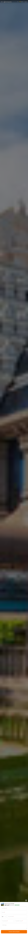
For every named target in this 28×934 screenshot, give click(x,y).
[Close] (26, 900)
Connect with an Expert (14, 931)
